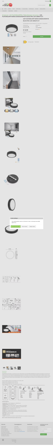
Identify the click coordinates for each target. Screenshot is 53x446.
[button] (16, 226)
